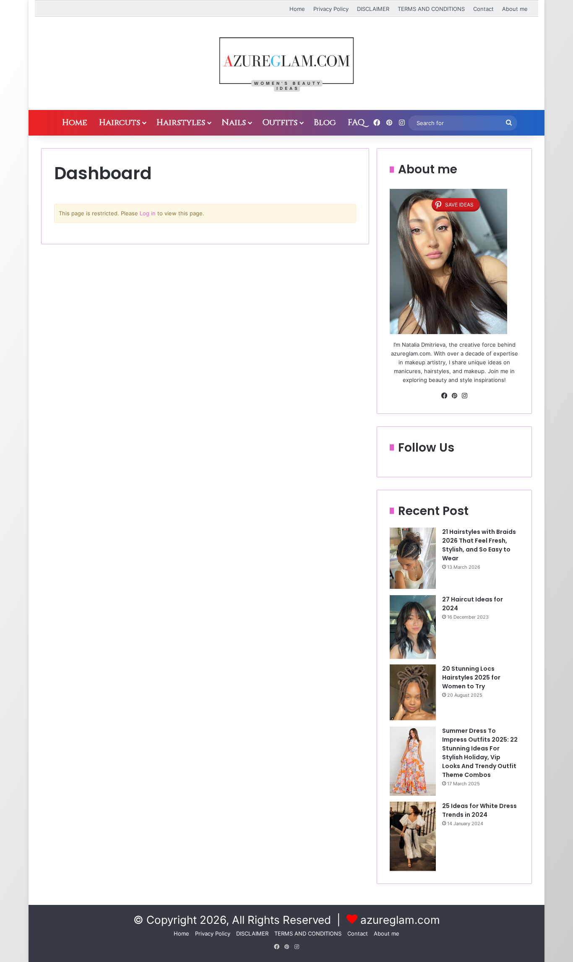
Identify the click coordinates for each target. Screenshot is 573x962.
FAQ (356, 122)
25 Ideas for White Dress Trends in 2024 (479, 810)
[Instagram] (464, 396)
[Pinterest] (454, 396)
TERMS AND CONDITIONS (431, 8)
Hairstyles (180, 122)
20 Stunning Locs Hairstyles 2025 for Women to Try (471, 677)
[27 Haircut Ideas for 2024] (413, 627)
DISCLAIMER (373, 8)
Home (297, 8)
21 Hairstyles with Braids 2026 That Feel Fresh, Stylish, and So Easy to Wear (479, 545)
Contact (483, 8)
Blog (325, 122)
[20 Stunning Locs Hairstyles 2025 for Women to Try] (413, 692)
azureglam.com (400, 919)
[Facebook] (444, 396)
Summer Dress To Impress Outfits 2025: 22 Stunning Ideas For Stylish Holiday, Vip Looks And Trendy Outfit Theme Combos (480, 753)
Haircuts (119, 122)
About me (515, 8)
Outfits (279, 122)
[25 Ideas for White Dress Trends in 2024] (413, 836)
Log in (148, 213)
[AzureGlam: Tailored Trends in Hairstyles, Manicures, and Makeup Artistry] (286, 63)
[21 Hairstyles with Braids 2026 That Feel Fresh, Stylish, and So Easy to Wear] (413, 558)
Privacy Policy (331, 8)
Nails (233, 122)
